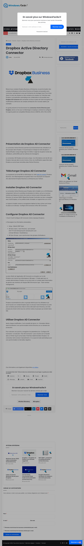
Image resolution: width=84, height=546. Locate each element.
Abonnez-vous (57, 27)
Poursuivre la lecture (42, 31)
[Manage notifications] (80, 542)
